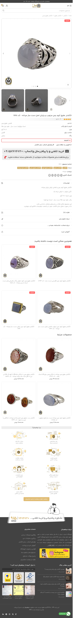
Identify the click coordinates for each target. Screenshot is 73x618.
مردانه (64, 171)
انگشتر (65, 16)
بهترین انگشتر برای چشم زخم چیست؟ (54, 569)
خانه (70, 16)
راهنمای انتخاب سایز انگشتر (27, 542)
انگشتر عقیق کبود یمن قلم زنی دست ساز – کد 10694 (54, 281)
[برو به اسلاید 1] (37, 86)
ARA (30, 610)
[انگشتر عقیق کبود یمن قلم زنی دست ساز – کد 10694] (54, 262)
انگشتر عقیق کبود (47, 168)
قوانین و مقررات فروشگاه (28, 549)
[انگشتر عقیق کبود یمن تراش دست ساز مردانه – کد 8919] (19, 308)
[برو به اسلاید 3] (33, 86)
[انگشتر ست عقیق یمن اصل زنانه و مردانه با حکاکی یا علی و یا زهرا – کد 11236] (19, 399)
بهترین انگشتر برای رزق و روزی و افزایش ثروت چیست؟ (52, 585)
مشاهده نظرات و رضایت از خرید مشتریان (36, 499)
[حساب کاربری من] (7, 6)
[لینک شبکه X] (61, 175)
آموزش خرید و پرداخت (29, 545)
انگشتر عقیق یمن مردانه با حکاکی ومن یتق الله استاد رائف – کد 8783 (54, 375)
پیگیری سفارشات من (29, 538)
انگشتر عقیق (57, 16)
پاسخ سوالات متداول (29, 556)
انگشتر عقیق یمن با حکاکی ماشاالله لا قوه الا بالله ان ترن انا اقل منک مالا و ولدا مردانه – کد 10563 (18, 375)
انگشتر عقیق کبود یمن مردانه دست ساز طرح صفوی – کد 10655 (54, 419)
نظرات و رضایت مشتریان (28, 559)
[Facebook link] (16, 614)
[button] (70, 53)
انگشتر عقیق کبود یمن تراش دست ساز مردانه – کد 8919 (18, 327)
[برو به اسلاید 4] (31, 86)
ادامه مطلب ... (50, 545)
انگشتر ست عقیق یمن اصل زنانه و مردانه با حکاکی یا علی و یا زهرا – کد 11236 (19, 419)
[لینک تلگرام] (49, 175)
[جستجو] (3, 11)
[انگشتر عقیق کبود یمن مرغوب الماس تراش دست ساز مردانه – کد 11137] (54, 308)
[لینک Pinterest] (58, 175)
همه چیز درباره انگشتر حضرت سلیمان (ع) (53, 577)
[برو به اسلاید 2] (35, 86)
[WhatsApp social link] (52, 175)
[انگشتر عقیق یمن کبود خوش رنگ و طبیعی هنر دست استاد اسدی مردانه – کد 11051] (19, 262)
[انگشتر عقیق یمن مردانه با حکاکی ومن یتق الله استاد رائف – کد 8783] (54, 355)
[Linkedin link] (55, 175)
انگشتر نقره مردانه (23, 168)
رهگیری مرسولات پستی (28, 535)
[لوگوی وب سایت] (36, 5)
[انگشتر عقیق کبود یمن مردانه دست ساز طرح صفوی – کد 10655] (54, 399)
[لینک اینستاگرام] (9, 614)
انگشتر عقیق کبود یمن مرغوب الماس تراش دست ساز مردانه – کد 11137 (54, 327)
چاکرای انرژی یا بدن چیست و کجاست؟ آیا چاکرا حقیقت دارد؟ (52, 593)
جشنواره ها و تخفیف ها (28, 552)
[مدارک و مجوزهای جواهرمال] (30, 590)
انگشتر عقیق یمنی (47, 16)
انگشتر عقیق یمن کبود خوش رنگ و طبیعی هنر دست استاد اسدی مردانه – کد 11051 (19, 282)
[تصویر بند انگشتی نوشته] (69, 571)
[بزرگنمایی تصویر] (68, 85)
